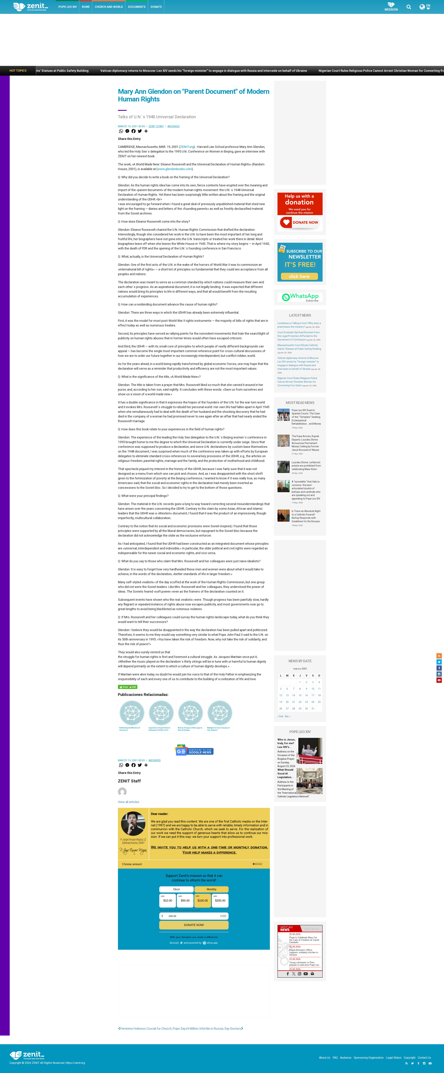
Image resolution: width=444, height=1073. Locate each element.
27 (287, 708)
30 (306, 708)
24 (312, 702)
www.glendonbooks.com (174, 169)
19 (280, 702)
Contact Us (424, 1057)
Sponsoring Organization (369, 1057)
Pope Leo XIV (67, 6)
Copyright (409, 1057)
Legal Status (393, 1057)
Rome (86, 6)
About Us (324, 1057)
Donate (156, 6)
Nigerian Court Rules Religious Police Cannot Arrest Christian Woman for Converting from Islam (294, 70)
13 (287, 695)
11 (319, 688)
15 (300, 695)
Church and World (109, 6)
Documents (137, 6)
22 (300, 702)
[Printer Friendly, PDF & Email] (127, 687)
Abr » (288, 716)
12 (280, 695)
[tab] (289, 928)
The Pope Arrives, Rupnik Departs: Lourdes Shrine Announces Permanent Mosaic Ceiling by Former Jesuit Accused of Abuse (305, 443)
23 (306, 702)
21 (293, 702)
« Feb (280, 716)
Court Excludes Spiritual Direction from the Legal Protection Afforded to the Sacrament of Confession (299, 336)
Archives (174, 126)
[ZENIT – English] (34, 7)
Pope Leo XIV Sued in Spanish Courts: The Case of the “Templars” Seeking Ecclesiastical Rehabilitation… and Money (306, 417)
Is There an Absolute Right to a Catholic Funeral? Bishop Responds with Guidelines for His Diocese (306, 516)
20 (287, 702)
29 (300, 708)
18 (319, 695)
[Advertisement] (222, 40)
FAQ (335, 1057)
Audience (345, 1057)
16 (306, 695)
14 (293, 695)
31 (312, 708)
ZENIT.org (187, 147)
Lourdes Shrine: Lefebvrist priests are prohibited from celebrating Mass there (306, 466)
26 (280, 708)
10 (312, 688)
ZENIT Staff (156, 126)
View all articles (128, 802)
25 (319, 702)
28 (293, 708)
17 (312, 695)
